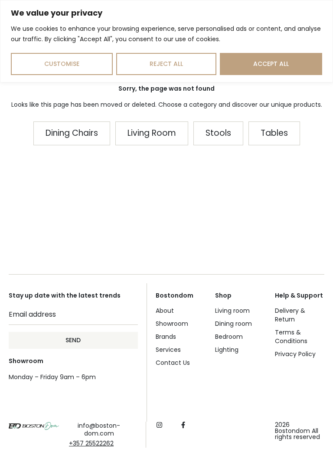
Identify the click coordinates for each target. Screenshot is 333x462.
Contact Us (173, 362)
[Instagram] (159, 425)
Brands (166, 336)
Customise (61, 63)
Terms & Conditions (291, 336)
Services (168, 349)
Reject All (166, 63)
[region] (166, 41)
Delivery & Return (290, 315)
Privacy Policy (295, 354)
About (165, 310)
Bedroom (229, 336)
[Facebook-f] (183, 425)
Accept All (271, 63)
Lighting (226, 349)
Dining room (233, 323)
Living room (232, 310)
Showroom (172, 323)
